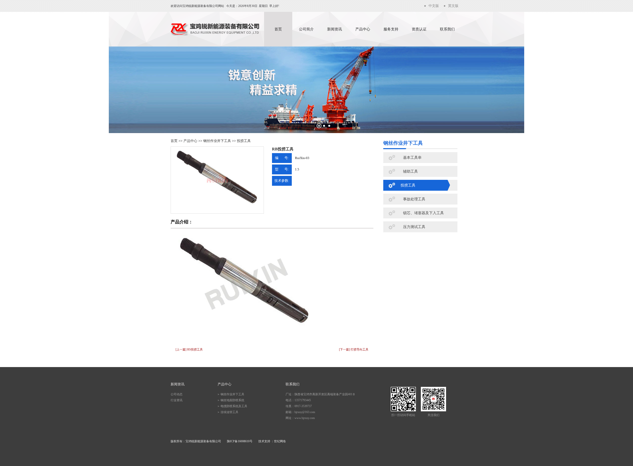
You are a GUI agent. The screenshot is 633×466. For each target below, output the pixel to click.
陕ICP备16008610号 (239, 441)
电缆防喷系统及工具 (234, 406)
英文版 (453, 6)
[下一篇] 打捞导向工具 (353, 349)
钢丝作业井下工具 (217, 141)
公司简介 (306, 29)
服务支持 (391, 29)
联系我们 (447, 29)
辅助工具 (410, 171)
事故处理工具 (414, 199)
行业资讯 (176, 400)
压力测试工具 (414, 227)
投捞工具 (244, 141)
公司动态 (176, 394)
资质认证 (419, 29)
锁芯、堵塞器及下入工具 (423, 213)
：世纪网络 (278, 441)
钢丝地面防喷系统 (232, 400)
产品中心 (362, 29)
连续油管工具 (229, 412)
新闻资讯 (334, 29)
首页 (278, 29)
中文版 (434, 6)
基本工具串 (412, 158)
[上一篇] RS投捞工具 (189, 349)
